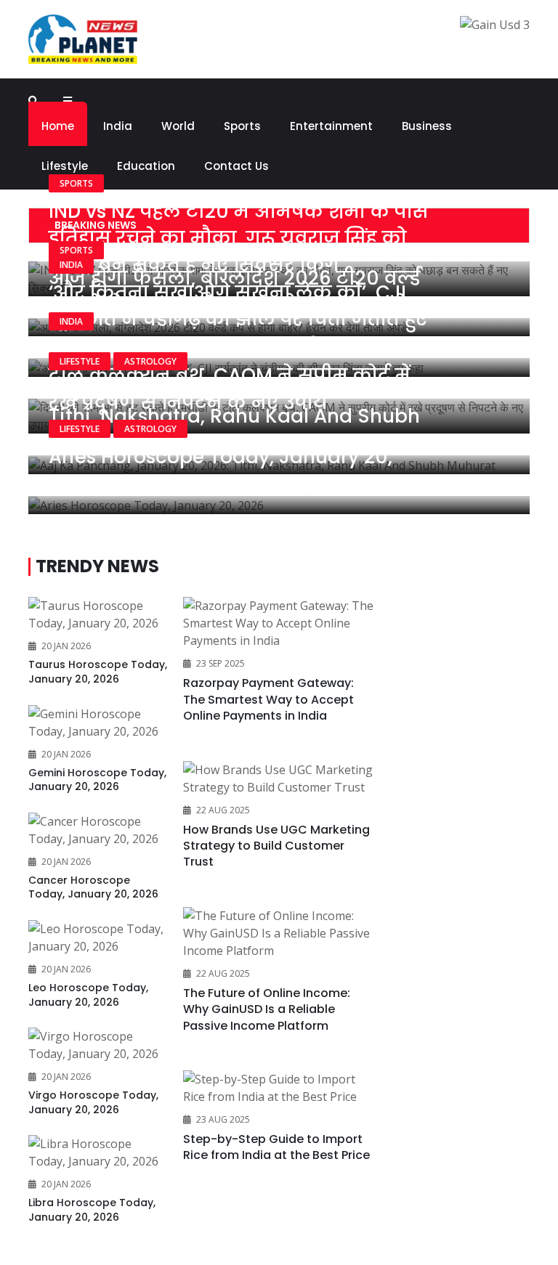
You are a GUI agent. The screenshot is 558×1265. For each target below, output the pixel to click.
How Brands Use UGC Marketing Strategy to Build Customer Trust (276, 846)
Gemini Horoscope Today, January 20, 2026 (97, 779)
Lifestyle (80, 361)
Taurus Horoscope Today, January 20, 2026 (97, 671)
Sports (242, 126)
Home (57, 126)
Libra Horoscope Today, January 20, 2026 (91, 1209)
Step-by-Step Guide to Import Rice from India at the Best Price (276, 1147)
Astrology (150, 361)
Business (427, 126)
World (178, 126)
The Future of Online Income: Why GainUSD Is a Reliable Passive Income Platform (266, 1009)
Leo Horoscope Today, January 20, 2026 (88, 994)
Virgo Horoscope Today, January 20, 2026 (93, 1102)
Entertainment (331, 126)
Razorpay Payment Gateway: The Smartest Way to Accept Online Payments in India (268, 699)
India (117, 126)
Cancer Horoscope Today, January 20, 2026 (93, 887)
